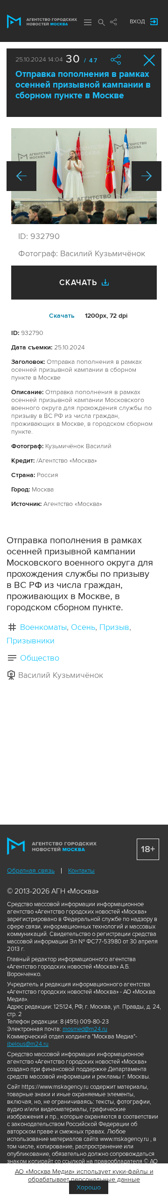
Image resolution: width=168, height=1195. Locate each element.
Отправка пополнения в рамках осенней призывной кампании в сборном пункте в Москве (83, 85)
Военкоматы (43, 627)
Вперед (146, 176)
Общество (39, 658)
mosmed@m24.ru (85, 1029)
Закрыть (149, 60)
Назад (21, 176)
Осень (83, 627)
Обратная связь (31, 870)
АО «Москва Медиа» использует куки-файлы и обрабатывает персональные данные (84, 1175)
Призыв (114, 627)
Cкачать (62, 316)
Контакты (81, 870)
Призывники (31, 640)
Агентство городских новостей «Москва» (42, 21)
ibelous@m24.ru (28, 1044)
